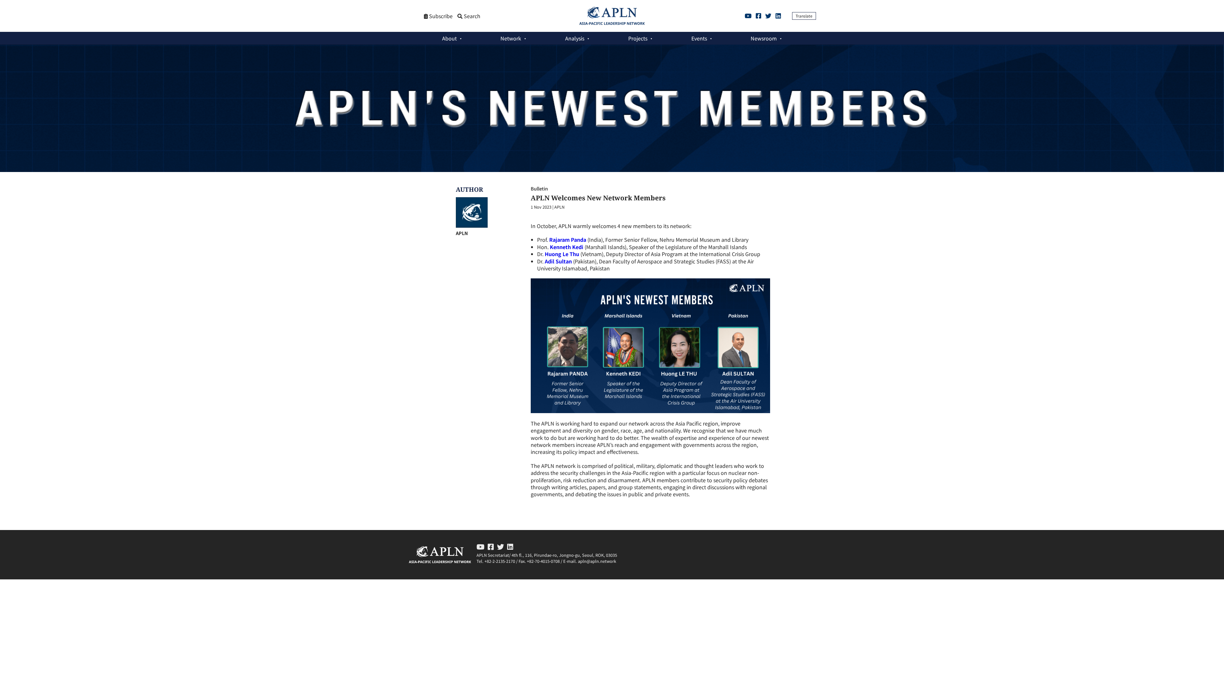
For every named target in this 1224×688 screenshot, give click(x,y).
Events (699, 38)
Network (510, 38)
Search (471, 16)
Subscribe (440, 16)
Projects (637, 38)
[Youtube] (748, 15)
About (449, 38)
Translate (804, 15)
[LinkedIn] (778, 15)
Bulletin (539, 188)
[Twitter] (768, 15)
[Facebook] (758, 15)
